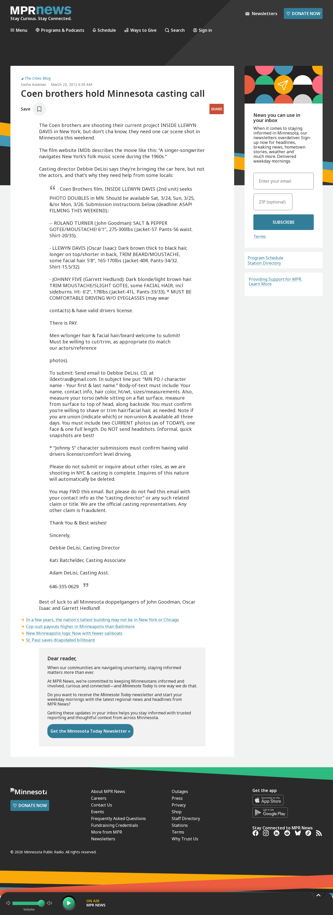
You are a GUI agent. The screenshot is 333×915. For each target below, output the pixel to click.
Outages (180, 791)
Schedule (107, 30)
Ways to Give (143, 30)
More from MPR (106, 832)
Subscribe (283, 222)
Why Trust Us (185, 839)
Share (216, 108)
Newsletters (103, 839)
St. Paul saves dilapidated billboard (60, 640)
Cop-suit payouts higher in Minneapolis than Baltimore (80, 626)
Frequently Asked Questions (118, 818)
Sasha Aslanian (33, 84)
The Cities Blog (37, 78)
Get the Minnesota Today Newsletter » (90, 731)
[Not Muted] (8, 903)
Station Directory (264, 263)
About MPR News (108, 791)
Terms (259, 236)
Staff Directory (186, 818)
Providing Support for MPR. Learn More (275, 281)
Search (178, 30)
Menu (21, 30)
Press (177, 798)
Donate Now (303, 13)
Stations (180, 825)
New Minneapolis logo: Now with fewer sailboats (74, 633)
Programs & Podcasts (62, 30)
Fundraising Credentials (114, 825)
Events (97, 812)
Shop (177, 812)
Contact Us (101, 805)
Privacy (179, 805)
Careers (98, 798)
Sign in (205, 30)
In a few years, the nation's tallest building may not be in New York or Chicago (102, 620)
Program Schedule (265, 257)
